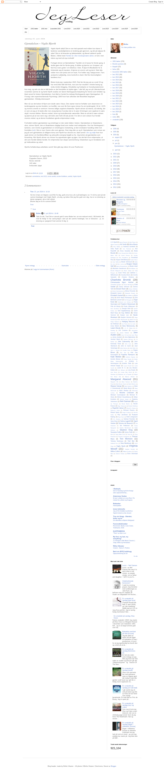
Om (26, 32)
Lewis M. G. (121, 368)
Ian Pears (125, 324)
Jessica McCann (128, 339)
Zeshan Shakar (120, 453)
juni (116, 143)
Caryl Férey (122, 273)
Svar (31, 204)
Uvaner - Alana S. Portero (121, 548)
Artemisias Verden (120, 496)
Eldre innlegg (100, 266)
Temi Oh (130, 434)
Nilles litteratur (118, 546)
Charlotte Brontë (121, 279)
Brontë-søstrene (118, 64)
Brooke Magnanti (116, 270)
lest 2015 (115, 82)
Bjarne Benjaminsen (122, 266)
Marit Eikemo (132, 384)
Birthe (38, 213)
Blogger (113, 766)
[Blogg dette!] (50, 173)
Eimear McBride (133, 289)
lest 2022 (115, 101)
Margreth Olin (114, 382)
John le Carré (126, 346)
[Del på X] (53, 173)
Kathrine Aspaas (130, 357)
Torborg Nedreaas (117, 441)
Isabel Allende (116, 328)
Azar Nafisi (116, 262)
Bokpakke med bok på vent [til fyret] (129, 632)
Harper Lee (124, 315)
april (116, 150)
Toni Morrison (126, 439)
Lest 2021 (86, 29)
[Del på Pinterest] (57, 173)
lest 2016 (115, 85)
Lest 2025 (124, 29)
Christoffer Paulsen (116, 284)
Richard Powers (129, 410)
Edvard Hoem (121, 289)
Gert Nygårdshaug (124, 310)
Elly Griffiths (129, 295)
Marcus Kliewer (130, 376)
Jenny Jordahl (117, 337)
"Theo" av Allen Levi (119, 533)
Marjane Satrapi (116, 386)
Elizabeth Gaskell (117, 295)
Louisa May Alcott (126, 372)
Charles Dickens (128, 277)
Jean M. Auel (125, 335)
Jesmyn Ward (115, 339)
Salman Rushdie (129, 419)
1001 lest (44, 29)
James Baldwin (124, 332)
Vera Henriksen (126, 443)
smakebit (115, 120)
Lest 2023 (105, 29)
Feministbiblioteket (120, 524)
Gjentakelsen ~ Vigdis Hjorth (124, 146)
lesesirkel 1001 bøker (119, 72)
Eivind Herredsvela (117, 291)
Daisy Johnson (124, 286)
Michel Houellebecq (124, 397)
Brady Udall (134, 266)
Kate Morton (116, 357)
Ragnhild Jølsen (118, 408)
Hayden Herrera (126, 317)
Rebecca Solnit (115, 410)
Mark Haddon (128, 386)
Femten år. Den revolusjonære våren (80, 56)
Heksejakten (117, 505)
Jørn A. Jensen (115, 350)
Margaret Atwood (121, 379)
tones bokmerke (119, 509)
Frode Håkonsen (129, 306)
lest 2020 (115, 96)
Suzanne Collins (116, 432)
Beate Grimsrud (126, 262)
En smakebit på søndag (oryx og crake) (128, 705)
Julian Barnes (124, 348)
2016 (115, 175)
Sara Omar (114, 421)
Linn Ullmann (121, 370)
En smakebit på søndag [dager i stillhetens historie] (128, 724)
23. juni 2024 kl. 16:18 (42, 192)
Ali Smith (123, 244)
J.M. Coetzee (123, 330)
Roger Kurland (126, 412)
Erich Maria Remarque (124, 297)
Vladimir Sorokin (130, 449)
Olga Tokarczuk (122, 406)
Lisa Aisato (131, 370)
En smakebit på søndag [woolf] (127, 669)
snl (34, 130)
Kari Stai (123, 352)
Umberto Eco (114, 443)
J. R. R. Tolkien (128, 328)
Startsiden (65, 266)
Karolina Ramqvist (128, 355)
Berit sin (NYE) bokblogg (122, 551)
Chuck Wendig (128, 284)
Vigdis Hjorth (77, 176)
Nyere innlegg (30, 266)
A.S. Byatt (114, 242)
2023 (115, 154)
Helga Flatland (115, 321)
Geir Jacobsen (115, 308)
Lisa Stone (114, 372)
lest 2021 (115, 98)
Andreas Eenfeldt (129, 246)
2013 (115, 184)
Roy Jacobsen (123, 414)
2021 (115, 160)
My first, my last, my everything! (120, 538)
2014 (115, 181)
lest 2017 (115, 88)
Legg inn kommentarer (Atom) (43, 269)
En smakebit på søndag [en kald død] (129, 687)
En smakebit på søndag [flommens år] (128, 651)
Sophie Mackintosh (125, 428)
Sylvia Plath (128, 432)
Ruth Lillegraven (132, 417)
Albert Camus (114, 244)
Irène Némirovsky (128, 326)
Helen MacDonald (122, 319)
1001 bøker (34, 29)
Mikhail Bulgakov (122, 203)
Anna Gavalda (125, 251)
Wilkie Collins (115, 451)
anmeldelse (36, 176)
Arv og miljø (91, 133)
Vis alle (136, 556)
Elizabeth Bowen (130, 293)
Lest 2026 (134, 29)
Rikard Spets (115, 412)
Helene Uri (133, 319)
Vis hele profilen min (128, 47)
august (117, 137)
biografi (115, 66)
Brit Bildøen (132, 268)
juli (116, 140)
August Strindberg (122, 259)
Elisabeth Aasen (116, 293)
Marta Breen (128, 388)
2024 (115, 135)
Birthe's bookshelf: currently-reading (123, 197)
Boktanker (117, 504)
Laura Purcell (127, 365)
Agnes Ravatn (123, 242)
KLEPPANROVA (119, 531)
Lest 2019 (67, 29)
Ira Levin (132, 324)
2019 (115, 166)
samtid (70, 176)
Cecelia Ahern (125, 275)
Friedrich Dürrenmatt (128, 304)
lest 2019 (115, 93)
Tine (31, 192)
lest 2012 (115, 74)
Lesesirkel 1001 (55, 29)
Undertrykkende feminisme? (127, 582)
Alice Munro (133, 244)
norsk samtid (52, 176)
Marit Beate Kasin (121, 384)
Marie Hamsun (126, 382)
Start (25, 29)
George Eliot (126, 308)
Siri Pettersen (125, 425)
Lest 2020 (76, 29)
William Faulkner (127, 451)
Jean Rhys (134, 335)
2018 (115, 169)
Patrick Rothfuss (132, 406)
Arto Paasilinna (123, 257)
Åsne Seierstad (132, 453)
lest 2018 (115, 90)
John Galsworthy (124, 341)
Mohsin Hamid (124, 399)
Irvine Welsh (115, 326)
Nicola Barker (126, 403)
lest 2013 (115, 77)
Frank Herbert (122, 222)
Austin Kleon (134, 259)
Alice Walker (116, 246)
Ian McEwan (115, 324)
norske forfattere (62, 176)
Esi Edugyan (128, 300)
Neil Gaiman (125, 401)
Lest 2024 (115, 29)
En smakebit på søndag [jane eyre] (128, 599)
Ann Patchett (127, 248)
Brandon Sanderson (119, 268)
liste (113, 114)
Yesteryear (120, 209)
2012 (115, 187)
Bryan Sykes (127, 270)
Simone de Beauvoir (125, 423)
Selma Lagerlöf (125, 421)
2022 (115, 157)
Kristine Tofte (126, 363)
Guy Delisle (125, 313)
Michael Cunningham (118, 395)
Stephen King (126, 430)
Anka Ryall (114, 248)
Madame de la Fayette (124, 374)
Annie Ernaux (125, 255)
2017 (115, 172)
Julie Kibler (133, 348)
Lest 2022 (96, 29)
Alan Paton (132, 242)
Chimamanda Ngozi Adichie (122, 282)
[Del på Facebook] (55, 173)
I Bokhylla (117, 489)
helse (114, 69)
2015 (115, 178)
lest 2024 (115, 106)
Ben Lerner (121, 264)
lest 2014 (115, 80)
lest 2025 (115, 109)
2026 (115, 129)
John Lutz (128, 343)
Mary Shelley (123, 390)
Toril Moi (131, 441)
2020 (115, 163)
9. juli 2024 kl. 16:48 (51, 213)
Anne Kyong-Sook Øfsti (125, 253)
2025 (115, 132)
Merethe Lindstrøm (126, 393)
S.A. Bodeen (117, 419)
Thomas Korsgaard (123, 436)
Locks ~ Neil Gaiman (129, 565)
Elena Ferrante (130, 291)
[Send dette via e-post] (48, 173)
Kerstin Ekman (115, 359)
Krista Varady (127, 359)
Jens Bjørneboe (130, 337)
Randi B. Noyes (131, 408)
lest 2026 (115, 111)
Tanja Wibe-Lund (120, 434)
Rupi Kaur (121, 417)
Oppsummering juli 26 (120, 553)
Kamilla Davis (127, 350)
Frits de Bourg (115, 306)
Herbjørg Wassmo (128, 321)
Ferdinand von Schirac (124, 302)
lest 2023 (44, 176)
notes (114, 117)
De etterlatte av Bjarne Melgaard (123, 520)
